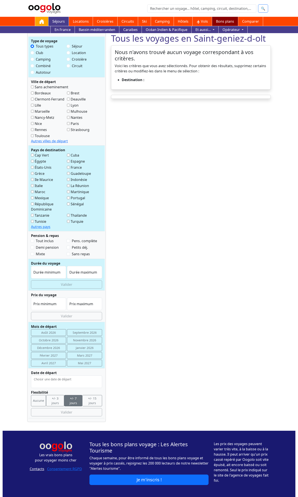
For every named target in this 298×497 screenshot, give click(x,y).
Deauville (78, 99)
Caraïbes (130, 29)
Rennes (40, 129)
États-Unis (42, 167)
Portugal (77, 198)
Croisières (105, 21)
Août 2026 (48, 332)
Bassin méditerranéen (97, 29)
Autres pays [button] (40, 226)
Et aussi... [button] (203, 29)
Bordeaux (42, 93)
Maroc (39, 191)
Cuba (74, 155)
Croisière (79, 59)
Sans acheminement (51, 87)
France (76, 167)
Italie (38, 185)
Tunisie (40, 221)
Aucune (38, 400)
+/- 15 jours (92, 400)
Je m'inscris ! (149, 480)
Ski (144, 21)
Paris (74, 123)
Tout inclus (45, 240)
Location (79, 52)
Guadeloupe (80, 173)
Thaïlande (78, 215)
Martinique (79, 191)
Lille (37, 105)
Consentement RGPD (64, 468)
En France (63, 29)
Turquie (76, 221)
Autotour (43, 72)
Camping (162, 21)
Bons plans (225, 21)
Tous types (44, 46)
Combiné (43, 65)
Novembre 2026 (84, 340)
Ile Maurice (43, 179)
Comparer (250, 21)
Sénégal (77, 204)
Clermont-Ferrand (49, 99)
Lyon (74, 105)
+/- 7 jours (73, 400)
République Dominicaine (42, 207)
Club (39, 52)
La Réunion (79, 185)
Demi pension (47, 247)
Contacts (37, 468)
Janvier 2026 (85, 348)
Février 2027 (49, 355)
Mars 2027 (84, 355)
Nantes (76, 117)
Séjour (77, 46)
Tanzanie (41, 215)
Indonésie (78, 179)
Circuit (77, 65)
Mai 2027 (84, 363)
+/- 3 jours (55, 400)
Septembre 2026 (85, 332)
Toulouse (42, 135)
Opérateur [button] (232, 29)
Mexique (41, 198)
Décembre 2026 (48, 348)
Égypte (40, 161)
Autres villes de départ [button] (49, 141)
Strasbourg (79, 129)
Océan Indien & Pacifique (166, 29)
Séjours (58, 21)
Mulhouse (78, 111)
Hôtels (183, 21)
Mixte (40, 254)
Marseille (42, 111)
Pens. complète (84, 240)
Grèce (39, 173)
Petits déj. (80, 247)
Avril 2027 (48, 363)
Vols (204, 21)
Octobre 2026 (48, 340)
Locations (81, 21)
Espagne (77, 161)
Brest (74, 93)
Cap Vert (41, 155)
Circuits (128, 21)
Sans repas (81, 254)
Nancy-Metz (44, 117)
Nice (38, 123)
